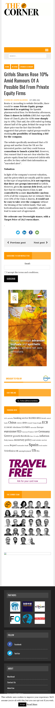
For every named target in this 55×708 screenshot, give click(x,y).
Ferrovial (25, 432)
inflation (44, 436)
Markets (11, 440)
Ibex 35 (32, 436)
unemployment (25, 451)
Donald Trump (32, 423)
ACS (5, 418)
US (34, 450)
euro (27, 427)
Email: (27, 263)
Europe (40, 427)
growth (16, 435)
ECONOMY (8, 427)
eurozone (10, 431)
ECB (45, 422)
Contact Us (11, 682)
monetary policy (23, 439)
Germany (44, 431)
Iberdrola (25, 436)
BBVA (38, 418)
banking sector (21, 418)
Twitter (17, 653)
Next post (39, 242)
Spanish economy (26, 66)
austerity (10, 418)
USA (38, 451)
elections (17, 427)
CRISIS (19, 423)
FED (19, 431)
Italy (6, 440)
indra (37, 436)
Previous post (18, 242)
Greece (8, 436)
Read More (32, 704)
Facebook (17, 644)
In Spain (14, 66)
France (31, 432)
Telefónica (9, 450)
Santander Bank (22, 445)
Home (7, 66)
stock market (43, 445)
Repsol (13, 445)
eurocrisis (33, 427)
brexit (44, 418)
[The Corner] (27, 9)
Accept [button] (22, 704)
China (12, 422)
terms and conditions (28, 272)
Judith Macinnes (21, 100)
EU (22, 427)
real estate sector (39, 440)
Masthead (11, 676)
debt (24, 422)
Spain (33, 444)
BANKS (32, 418)
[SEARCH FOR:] (27, 55)
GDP (36, 432)
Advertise (10, 688)
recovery (6, 445)
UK (17, 451)
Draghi (39, 423)
